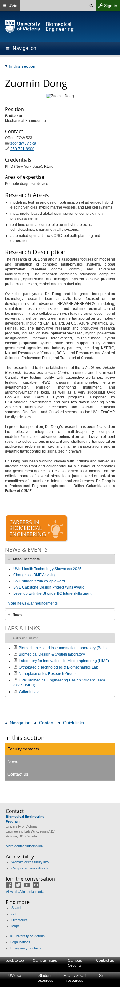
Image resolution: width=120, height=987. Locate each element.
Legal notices (20, 942)
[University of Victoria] (23, 26)
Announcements (26, 559)
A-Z (14, 914)
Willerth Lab (29, 691)
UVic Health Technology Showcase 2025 (47, 569)
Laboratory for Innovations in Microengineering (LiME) (64, 661)
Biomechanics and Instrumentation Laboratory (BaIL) (63, 648)
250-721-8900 (22, 149)
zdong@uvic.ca (23, 143)
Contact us (17, 774)
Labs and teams (25, 638)
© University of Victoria (27, 936)
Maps (15, 926)
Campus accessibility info (30, 868)
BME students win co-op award (39, 581)
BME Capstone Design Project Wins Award (49, 587)
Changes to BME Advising (35, 575)
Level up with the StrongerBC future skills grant (52, 593)
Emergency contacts (26, 948)
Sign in (106, 7)
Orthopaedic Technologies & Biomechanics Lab (58, 667)
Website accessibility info (30, 862)
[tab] (60, 559)
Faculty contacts (23, 748)
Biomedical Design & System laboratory (52, 654)
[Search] (91, 5)
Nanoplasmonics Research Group (47, 674)
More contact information (24, 846)
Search (16, 907)
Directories (19, 920)
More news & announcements (33, 603)
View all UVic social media (25, 891)
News (17, 615)
